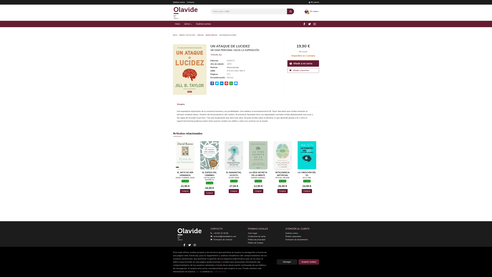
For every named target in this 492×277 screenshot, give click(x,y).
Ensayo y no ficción (187, 35)
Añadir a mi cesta (302, 63)
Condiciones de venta (256, 236)
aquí (198, 271)
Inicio (175, 35)
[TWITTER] (309, 24)
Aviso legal (252, 233)
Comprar (185, 191)
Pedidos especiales (293, 236)
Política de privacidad (256, 239)
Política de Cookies (255, 243)
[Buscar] (290, 11)
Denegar (287, 262)
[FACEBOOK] (304, 24)
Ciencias (200, 35)
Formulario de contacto (223, 239)
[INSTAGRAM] (314, 24)
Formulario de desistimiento (296, 239)
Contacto (190, 2)
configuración (219, 271)
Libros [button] (187, 23)
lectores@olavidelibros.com (225, 236)
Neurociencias (211, 35)
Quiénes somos (179, 2)
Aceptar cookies (308, 262)
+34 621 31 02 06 (221, 233)
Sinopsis (181, 104)
